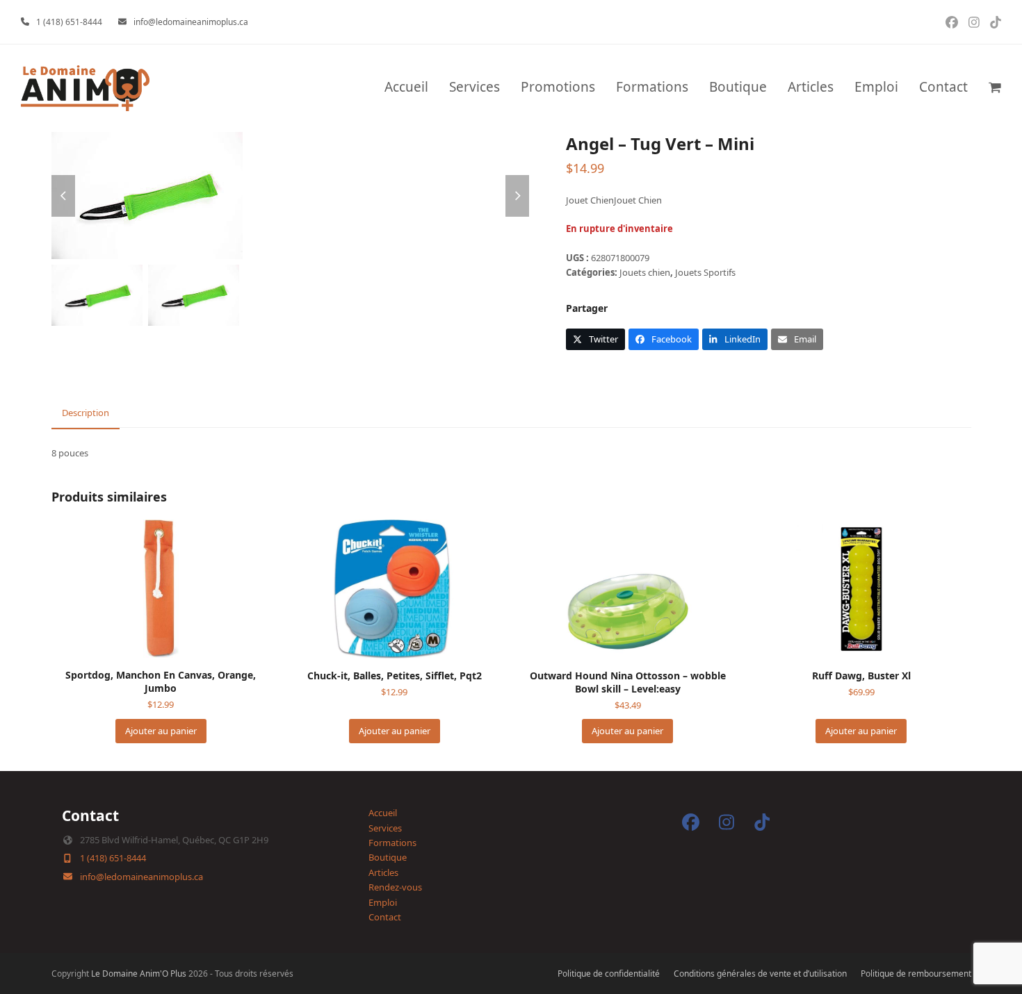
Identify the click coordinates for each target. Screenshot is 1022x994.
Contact (384, 917)
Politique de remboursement (916, 973)
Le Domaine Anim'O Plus (138, 973)
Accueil (382, 812)
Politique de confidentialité (609, 973)
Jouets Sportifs (705, 272)
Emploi (382, 902)
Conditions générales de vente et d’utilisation (760, 973)
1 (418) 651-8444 (69, 22)
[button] (995, 88)
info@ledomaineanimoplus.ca (190, 22)
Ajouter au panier (161, 730)
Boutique (387, 857)
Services (385, 828)
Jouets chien (644, 272)
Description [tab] (85, 412)
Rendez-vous (395, 887)
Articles (383, 872)
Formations (392, 842)
